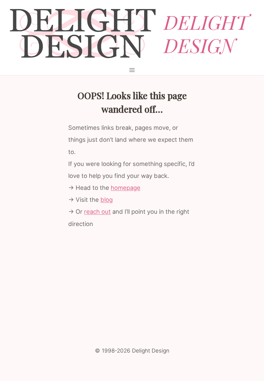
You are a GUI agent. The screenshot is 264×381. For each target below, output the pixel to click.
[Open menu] (132, 70)
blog (106, 199)
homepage (125, 187)
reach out (97, 211)
